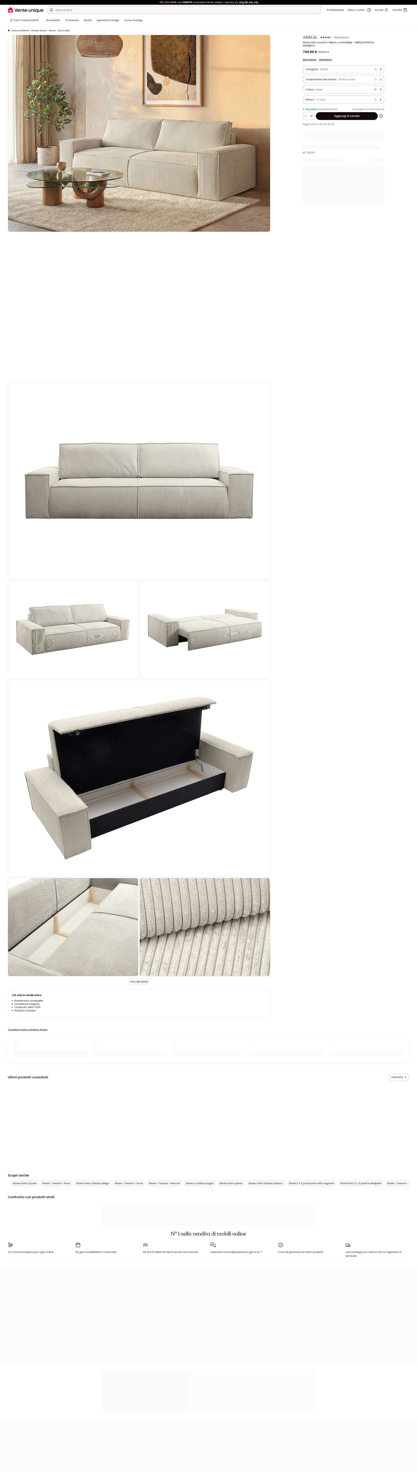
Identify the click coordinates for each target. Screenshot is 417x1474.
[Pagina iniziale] (9, 30)
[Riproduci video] (13, 375)
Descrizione (309, 59)
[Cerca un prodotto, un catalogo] (51, 10)
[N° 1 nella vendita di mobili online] (26, 9)
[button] (139, 307)
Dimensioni (325, 59)
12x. (329, 124)
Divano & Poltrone (20, 30)
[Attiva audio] (21, 375)
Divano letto (64, 30)
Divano (52, 30)
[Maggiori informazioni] (383, 109)
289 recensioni (341, 37)
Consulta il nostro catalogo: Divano (28, 1029)
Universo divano (39, 30)
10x (324, 124)
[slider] (146, 375)
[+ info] (333, 124)
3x (321, 124)
